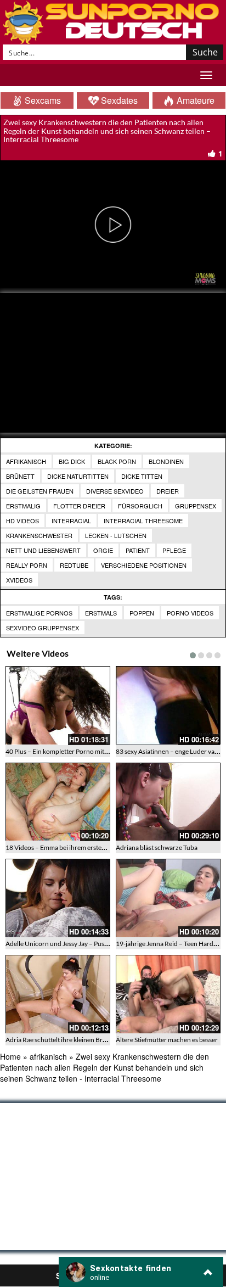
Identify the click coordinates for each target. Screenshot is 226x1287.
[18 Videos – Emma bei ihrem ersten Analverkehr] (57, 802)
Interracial (71, 520)
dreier (167, 490)
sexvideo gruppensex (42, 627)
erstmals (101, 612)
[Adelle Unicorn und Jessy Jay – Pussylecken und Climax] (57, 898)
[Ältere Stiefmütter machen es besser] (168, 994)
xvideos (19, 579)
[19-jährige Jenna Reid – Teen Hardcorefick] (168, 898)
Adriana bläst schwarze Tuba (156, 847)
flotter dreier (79, 505)
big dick (72, 461)
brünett (20, 476)
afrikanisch (26, 461)
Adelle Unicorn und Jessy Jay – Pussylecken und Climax (83, 943)
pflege (174, 550)
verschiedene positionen (144, 565)
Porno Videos (190, 612)
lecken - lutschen (115, 535)
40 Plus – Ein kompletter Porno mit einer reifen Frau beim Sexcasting (102, 751)
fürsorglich (140, 505)
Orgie (103, 550)
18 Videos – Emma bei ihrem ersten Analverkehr (73, 847)
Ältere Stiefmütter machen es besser (167, 1040)
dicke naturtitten (78, 476)
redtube (74, 565)
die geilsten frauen (40, 490)
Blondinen (166, 461)
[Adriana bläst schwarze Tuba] (168, 802)
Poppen (141, 612)
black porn (117, 461)
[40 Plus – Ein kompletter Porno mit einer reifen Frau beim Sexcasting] (57, 705)
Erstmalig (23, 505)
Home (10, 1056)
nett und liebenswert (43, 550)
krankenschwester (39, 535)
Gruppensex (195, 505)
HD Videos (22, 520)
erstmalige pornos (39, 612)
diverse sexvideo (115, 490)
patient (138, 550)
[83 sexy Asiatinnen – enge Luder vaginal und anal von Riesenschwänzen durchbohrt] (168, 705)
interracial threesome (143, 520)
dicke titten (141, 476)
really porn (26, 565)
